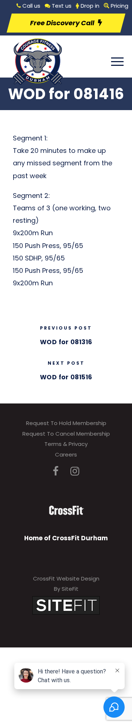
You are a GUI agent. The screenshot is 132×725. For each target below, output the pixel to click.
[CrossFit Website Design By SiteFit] (66, 605)
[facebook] (56, 471)
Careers (66, 454)
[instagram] (74, 471)
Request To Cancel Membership (66, 433)
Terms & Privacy (66, 444)
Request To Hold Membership (66, 423)
